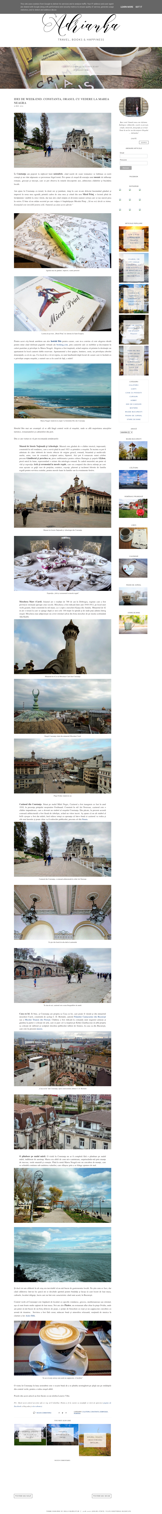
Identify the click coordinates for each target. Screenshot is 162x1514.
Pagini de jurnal (133, 415)
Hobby (134, 400)
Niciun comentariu (44, 1413)
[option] (81, 68)
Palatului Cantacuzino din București (90, 1016)
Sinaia (84, 819)
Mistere (134, 408)
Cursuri (134, 396)
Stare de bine (134, 419)
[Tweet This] (62, 1413)
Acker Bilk (30, 1315)
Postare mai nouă (23, 1496)
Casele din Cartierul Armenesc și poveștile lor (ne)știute (134, 298)
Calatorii (86, 1412)
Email (122, 153)
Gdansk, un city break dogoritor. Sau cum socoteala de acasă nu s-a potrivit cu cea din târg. (134, 268)
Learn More (127, 7)
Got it (139, 7)
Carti (134, 389)
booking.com (62, 344)
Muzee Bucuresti (133, 412)
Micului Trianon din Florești (37, 1019)
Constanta (94, 1412)
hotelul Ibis (56, 341)
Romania (77, 1413)
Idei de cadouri (134, 404)
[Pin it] (66, 1413)
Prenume (123, 160)
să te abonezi (37, 1406)
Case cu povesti (134, 393)
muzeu (39, 1028)
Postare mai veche (101, 1496)
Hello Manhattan (71, 1511)
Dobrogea (104, 1412)
